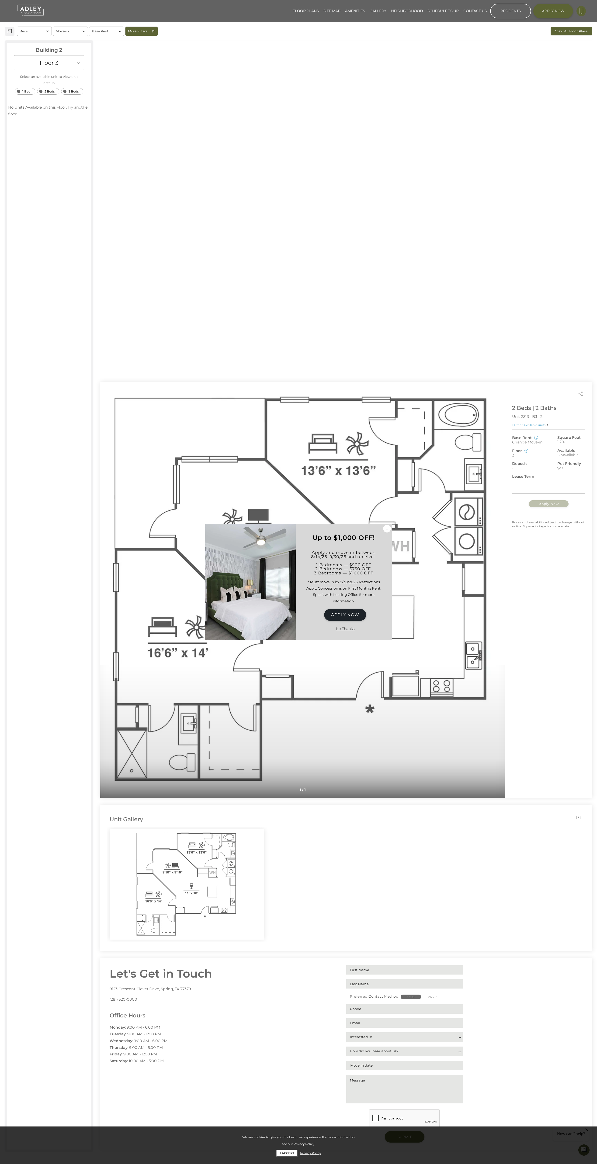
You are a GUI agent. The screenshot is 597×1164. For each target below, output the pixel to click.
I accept (287, 1153)
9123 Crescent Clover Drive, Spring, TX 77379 (150, 989)
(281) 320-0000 (123, 999)
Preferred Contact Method (374, 996)
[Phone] (581, 11)
